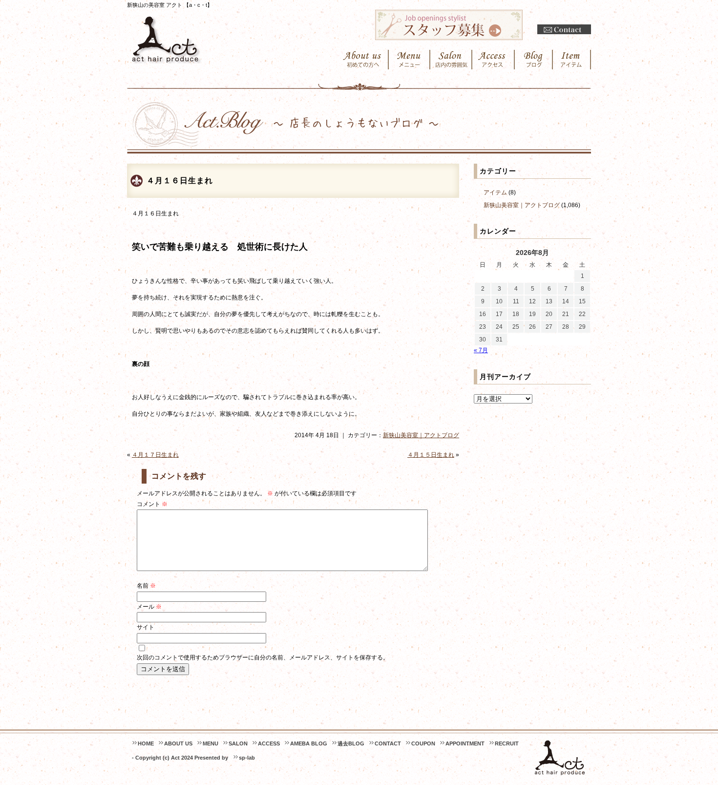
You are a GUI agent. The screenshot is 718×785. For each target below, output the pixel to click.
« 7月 (481, 350)
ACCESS (269, 743)
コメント (152, 504)
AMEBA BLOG (308, 743)
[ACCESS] (493, 59)
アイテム (495, 192)
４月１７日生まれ (155, 454)
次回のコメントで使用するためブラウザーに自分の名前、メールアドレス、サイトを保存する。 (263, 657)
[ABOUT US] (362, 59)
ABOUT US (178, 743)
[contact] (564, 29)
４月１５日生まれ (430, 454)
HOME (146, 743)
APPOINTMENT (465, 743)
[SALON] (451, 59)
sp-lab (247, 758)
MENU (210, 743)
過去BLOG (351, 743)
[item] (572, 59)
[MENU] (409, 59)
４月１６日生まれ (180, 180)
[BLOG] (534, 59)
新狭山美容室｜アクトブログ (421, 435)
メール (149, 606)
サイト (145, 627)
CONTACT (388, 743)
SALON (238, 743)
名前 (146, 585)
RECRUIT (507, 743)
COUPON (423, 743)
